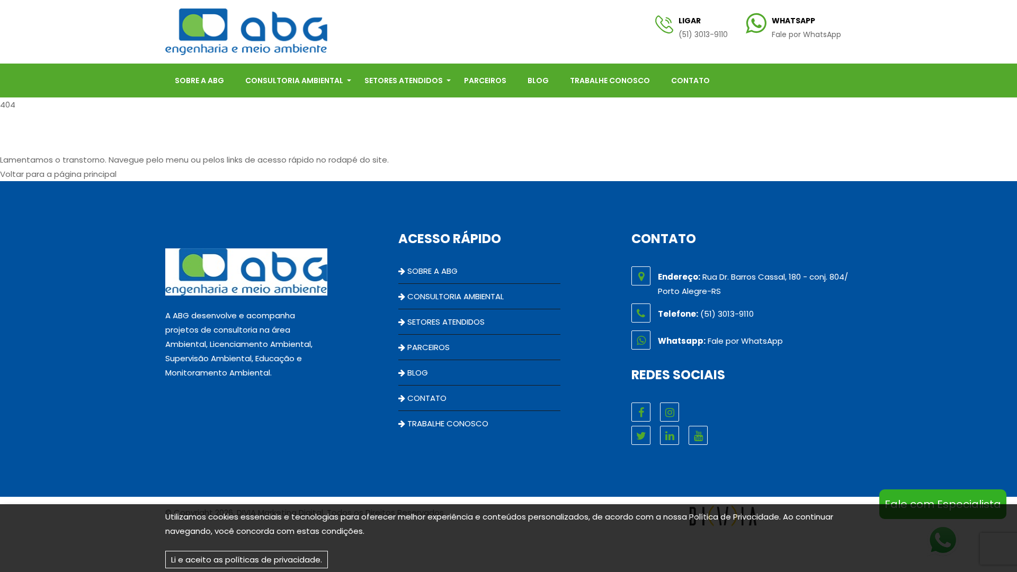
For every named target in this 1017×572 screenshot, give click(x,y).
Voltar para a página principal (58, 174)
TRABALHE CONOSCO (610, 80)
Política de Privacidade (734, 516)
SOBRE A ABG (199, 80)
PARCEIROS (485, 80)
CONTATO (690, 80)
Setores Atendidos (403, 80)
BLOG (538, 80)
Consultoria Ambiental (294, 80)
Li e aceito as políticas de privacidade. (246, 559)
